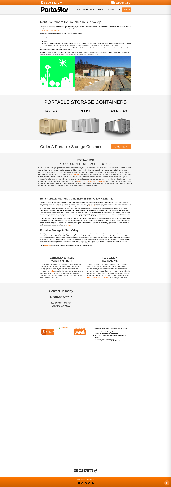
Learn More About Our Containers (49, 30)
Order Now (126, 9)
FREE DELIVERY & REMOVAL (98, 278)
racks (52, 271)
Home (78, 9)
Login (119, 9)
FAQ (91, 9)
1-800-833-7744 (53, 2)
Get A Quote (110, 9)
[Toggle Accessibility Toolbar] (167, 483)
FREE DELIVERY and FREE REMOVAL (91, 181)
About (85, 9)
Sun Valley (68, 225)
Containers (100, 9)
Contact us (75, 174)
